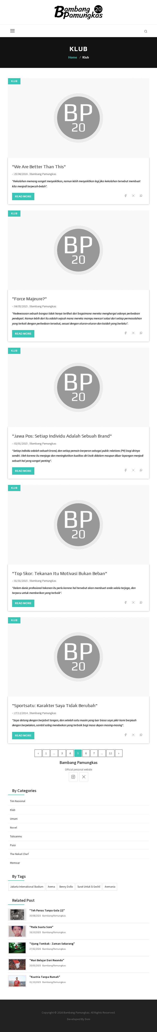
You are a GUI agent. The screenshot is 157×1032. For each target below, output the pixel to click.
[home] (79, 12)
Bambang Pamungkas (43, 174)
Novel (13, 827)
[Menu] (12, 30)
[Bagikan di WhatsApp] (141, 196)
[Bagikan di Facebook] (125, 196)
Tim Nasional (17, 801)
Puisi (13, 845)
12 (110, 753)
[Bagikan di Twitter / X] (133, 196)
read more (23, 196)
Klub (14, 81)
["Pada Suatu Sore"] (17, 931)
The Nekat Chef (19, 854)
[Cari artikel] (145, 31)
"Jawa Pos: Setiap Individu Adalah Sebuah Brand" (62, 436)
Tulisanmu (16, 836)
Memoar (15, 863)
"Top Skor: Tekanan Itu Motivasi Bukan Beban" (59, 573)
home (72, 57)
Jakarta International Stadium (26, 886)
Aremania (110, 886)
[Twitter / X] (83, 776)
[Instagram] (73, 776)
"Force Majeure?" (29, 298)
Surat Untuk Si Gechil (88, 886)
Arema (51, 886)
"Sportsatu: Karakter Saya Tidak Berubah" (55, 705)
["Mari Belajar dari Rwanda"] (17, 964)
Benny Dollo (66, 886)
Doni (87, 1019)
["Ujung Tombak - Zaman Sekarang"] (17, 948)
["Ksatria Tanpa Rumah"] (17, 981)
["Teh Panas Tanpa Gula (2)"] (17, 915)
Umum (14, 819)
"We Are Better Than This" (39, 166)
